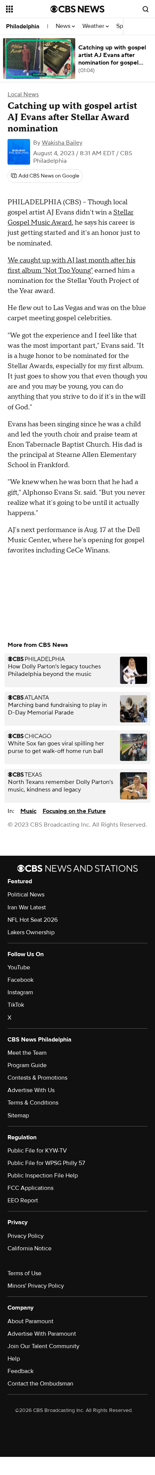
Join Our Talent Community (43, 1346)
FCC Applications (30, 1188)
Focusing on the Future (74, 811)
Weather (94, 26)
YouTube (19, 967)
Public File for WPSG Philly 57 (46, 1163)
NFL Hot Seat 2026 (33, 920)
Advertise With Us (31, 1090)
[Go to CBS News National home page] (77, 9)
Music (28, 811)
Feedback (20, 1371)
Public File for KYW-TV (37, 1151)
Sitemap (18, 1115)
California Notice (30, 1248)
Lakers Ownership (31, 932)
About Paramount (30, 1321)
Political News (26, 895)
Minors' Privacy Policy (36, 1286)
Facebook (20, 980)
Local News (23, 94)
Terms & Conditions (33, 1103)
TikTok (16, 1005)
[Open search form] (145, 9)
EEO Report (23, 1200)
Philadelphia (23, 26)
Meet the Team (27, 1053)
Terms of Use (24, 1273)
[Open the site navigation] (28, 9)
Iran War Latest (27, 907)
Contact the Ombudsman (40, 1384)
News (64, 26)
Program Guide (27, 1065)
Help (14, 1359)
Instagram (20, 992)
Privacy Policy (26, 1236)
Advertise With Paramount (42, 1334)
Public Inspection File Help (43, 1176)
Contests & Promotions (37, 1078)
